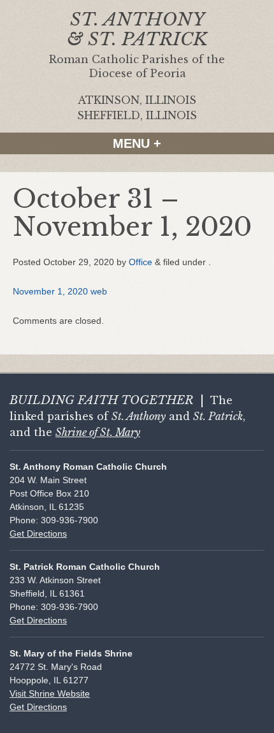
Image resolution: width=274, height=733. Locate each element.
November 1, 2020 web (60, 291)
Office (140, 262)
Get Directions (38, 533)
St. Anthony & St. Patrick (137, 29)
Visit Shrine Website (50, 693)
